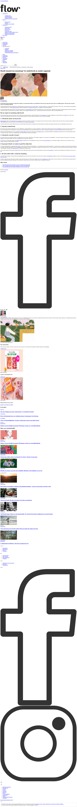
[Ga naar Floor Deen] (2, 99)
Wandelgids (7, 48)
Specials (6, 22)
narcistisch (29, 109)
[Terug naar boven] (1, 802)
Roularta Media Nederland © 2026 (6, 800)
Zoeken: (1, 65)
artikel (41, 107)
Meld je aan (2, 37)
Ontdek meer (2, 376)
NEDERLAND (8, 15)
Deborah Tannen (16, 107)
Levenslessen (2, 413)
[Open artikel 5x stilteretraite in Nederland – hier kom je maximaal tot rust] (8, 539)
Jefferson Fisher (3, 120)
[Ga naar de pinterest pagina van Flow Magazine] (1, 783)
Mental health (5, 67)
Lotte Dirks (6, 169)
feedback (19, 147)
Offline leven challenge (9, 50)
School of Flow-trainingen (9, 23)
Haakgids (6, 49)
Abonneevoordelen (8, 17)
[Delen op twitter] (1, 310)
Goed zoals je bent (8, 31)
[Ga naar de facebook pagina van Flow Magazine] (38, 705)
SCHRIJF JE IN (3, 348)
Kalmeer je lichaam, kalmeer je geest (11, 32)
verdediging (59, 128)
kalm (51, 129)
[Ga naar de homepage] (10, 11)
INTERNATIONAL (8, 16)
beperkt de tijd (15, 148)
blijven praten (23, 131)
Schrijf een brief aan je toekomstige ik (11, 52)
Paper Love (7, 30)
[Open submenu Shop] (5, 19)
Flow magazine (7, 21)
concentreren (44, 159)
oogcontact (51, 150)
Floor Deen (5, 100)
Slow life (2, 409)
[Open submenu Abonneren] (7, 13)
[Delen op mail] (6, 310)
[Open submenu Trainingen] (7, 25)
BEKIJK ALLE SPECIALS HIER (6, 404)
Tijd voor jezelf (7, 29)
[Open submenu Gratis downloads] (9, 46)
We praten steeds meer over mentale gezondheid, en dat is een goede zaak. (16, 166)
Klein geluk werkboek (9, 51)
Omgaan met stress (8, 27)
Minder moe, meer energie (9, 33)
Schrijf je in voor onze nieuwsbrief (11, 18)
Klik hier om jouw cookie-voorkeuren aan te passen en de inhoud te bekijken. (50, 804)
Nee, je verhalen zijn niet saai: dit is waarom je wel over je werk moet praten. (16, 165)
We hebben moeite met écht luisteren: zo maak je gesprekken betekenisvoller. (16, 164)
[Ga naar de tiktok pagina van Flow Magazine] (1, 785)
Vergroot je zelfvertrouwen (9, 34)
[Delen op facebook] (38, 308)
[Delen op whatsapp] (3, 310)
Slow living (2, 541)
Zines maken (7, 28)
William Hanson (20, 140)
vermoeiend (43, 115)
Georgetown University (32, 107)
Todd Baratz (50, 156)
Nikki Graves (40, 131)
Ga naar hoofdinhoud (4, 0)
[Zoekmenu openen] (1, 39)
